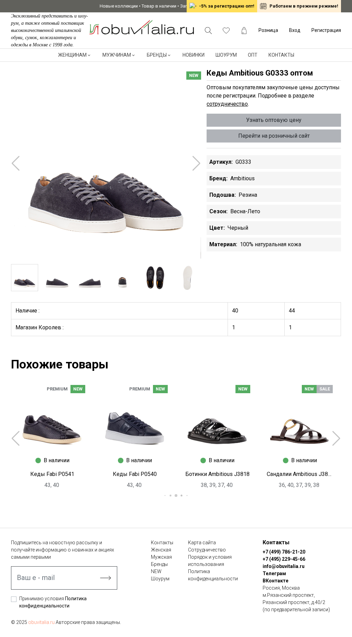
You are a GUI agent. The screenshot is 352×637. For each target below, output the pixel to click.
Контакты (281, 55)
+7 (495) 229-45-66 (284, 559)
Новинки (194, 55)
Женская (161, 550)
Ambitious (242, 178)
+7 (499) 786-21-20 (284, 552)
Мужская (161, 557)
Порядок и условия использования (210, 560)
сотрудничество (227, 104)
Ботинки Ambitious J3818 (135, 474)
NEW (156, 571)
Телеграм (274, 573)
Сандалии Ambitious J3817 (217, 474)
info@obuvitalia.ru (284, 566)
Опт (252, 55)
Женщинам (72, 55)
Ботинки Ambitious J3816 (300, 474)
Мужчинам (116, 55)
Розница (268, 30)
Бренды (157, 55)
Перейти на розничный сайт (274, 136)
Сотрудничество (207, 550)
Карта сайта (202, 542)
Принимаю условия (53, 602)
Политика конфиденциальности (213, 575)
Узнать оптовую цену (273, 120)
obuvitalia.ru (41, 622)
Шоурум (226, 55)
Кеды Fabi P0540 (52, 474)
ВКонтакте (275, 580)
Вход (294, 30)
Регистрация (326, 30)
